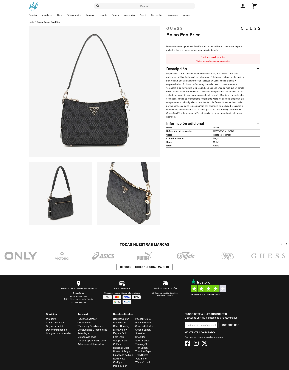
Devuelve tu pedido (165, 295)
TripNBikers (141, 355)
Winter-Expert (142, 362)
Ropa (59, 15)
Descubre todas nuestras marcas (144, 267)
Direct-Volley (120, 329)
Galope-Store (120, 340)
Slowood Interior (144, 326)
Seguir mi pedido (55, 326)
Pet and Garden (143, 322)
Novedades (47, 15)
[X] (205, 343)
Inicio (31, 21)
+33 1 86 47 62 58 (78, 302)
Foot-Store (118, 337)
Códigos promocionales (58, 333)
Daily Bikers (119, 322)
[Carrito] (255, 6)
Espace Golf (119, 333)
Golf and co (119, 344)
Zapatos (90, 15)
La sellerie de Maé (123, 355)
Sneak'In (140, 333)
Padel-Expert (120, 365)
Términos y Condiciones (90, 326)
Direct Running (121, 326)
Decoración (156, 15)
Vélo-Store (141, 358)
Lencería (103, 15)
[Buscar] (98, 6)
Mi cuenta (51, 319)
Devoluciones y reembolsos (92, 329)
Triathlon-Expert (143, 351)
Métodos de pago (87, 337)
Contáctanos (78, 293)
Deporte (116, 15)
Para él (143, 15)
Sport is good (142, 340)
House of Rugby (122, 351)
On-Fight (118, 362)
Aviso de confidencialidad (91, 344)
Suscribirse (230, 325)
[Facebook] (188, 343)
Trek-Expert (141, 347)
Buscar (144, 6)
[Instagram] (196, 343)
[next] (287, 244)
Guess (174, 28)
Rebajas (33, 15)
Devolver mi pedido (56, 329)
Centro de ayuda (55, 322)
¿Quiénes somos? (87, 319)
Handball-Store (121, 347)
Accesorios (129, 15)
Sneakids (140, 337)
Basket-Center (121, 319)
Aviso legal (83, 333)
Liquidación (172, 15)
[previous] (282, 244)
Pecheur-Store (143, 319)
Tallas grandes (74, 15)
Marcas (186, 15)
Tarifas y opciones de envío (92, 340)
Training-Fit (141, 344)
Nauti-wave (119, 358)
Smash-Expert (143, 329)
